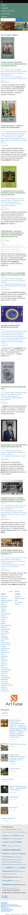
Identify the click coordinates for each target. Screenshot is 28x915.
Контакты (4, 16)
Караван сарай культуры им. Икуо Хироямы (6, 644)
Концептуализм (5, 648)
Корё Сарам (4, 907)
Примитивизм (22, 871)
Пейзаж (18, 78)
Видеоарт (3, 610)
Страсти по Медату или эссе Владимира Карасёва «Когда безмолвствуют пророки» (13, 274)
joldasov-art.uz (4, 903)
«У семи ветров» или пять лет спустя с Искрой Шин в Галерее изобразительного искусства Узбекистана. (13, 192)
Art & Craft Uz (4, 902)
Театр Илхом (4, 681)
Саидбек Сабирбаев (20, 138)
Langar (3, 829)
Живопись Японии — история (17, 744)
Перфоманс (16, 867)
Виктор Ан (10, 838)
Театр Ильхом (19, 877)
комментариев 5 (5, 459)
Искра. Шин (19, 204)
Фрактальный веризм (6, 910)
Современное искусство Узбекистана (14, 73)
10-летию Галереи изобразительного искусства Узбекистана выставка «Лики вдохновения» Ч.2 (12, 552)
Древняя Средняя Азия (8, 11)
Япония (8, 888)
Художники (5, 8)
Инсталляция (4, 631)
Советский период (5, 394)
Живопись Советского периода (8, 78)
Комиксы (19, 862)
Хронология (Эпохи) (7, 779)
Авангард (7, 505)
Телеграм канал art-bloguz (7, 909)
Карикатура (9, 862)
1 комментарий (4, 145)
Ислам (15, 71)
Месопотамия (13, 807)
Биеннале (3, 608)
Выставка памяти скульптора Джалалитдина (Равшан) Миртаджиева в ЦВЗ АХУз (14, 445)
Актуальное (11, 835)
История (4, 859)
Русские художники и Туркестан (9, 874)
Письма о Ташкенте (5, 908)
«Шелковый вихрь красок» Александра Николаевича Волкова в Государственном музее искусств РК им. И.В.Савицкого (13, 499)
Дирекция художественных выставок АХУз (11, 905)
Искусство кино (5, 633)
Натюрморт (3, 205)
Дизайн (3, 621)
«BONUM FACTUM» (10, 829)
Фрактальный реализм (16, 880)
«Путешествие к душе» (10, 136)
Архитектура (4, 606)
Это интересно (5, 691)
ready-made (4, 596)
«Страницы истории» (9, 76)
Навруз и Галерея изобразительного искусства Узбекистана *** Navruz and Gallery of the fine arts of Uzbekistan (17, 758)
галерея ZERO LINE (13, 888)
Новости (7, 240)
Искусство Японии (14, 768)
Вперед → (17, 591)
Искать (19, 19)
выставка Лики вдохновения (13, 564)
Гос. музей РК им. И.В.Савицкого (19, 512)
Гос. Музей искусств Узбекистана (13, 846)
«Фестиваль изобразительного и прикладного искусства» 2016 (10, 326)
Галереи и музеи (8, 842)
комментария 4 (4, 403)
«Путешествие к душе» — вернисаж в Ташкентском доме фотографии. (12, 126)
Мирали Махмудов (10, 138)
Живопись (3, 71)
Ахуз (16, 76)
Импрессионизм (5, 629)
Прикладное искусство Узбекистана (4, 662)
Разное (14, 334)
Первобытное (4, 656)
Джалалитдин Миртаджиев (13, 456)
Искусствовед (5, 14)
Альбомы (3, 604)
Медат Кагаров (16, 285)
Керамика (14, 862)
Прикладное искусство (6, 341)
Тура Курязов (23, 78)
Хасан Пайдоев (13, 140)
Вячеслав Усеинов (18, 838)
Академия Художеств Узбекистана (13, 69)
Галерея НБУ (7, 204)
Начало (4, 5)
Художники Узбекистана (6, 75)
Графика (25, 131)
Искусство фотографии (12, 133)
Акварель (5, 835)
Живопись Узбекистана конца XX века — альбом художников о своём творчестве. (18, 788)
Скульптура (15, 341)
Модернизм (4, 650)
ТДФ (2, 140)
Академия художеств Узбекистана (9, 904)
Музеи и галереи (5, 652)
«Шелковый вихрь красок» (10, 510)
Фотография (6, 140)
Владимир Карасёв (9, 284)
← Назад (9, 591)
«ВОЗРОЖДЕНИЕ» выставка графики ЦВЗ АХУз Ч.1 (13, 387)
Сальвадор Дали (14, 797)
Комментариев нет (5, 82)
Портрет (19, 71)
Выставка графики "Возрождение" (15, 397)
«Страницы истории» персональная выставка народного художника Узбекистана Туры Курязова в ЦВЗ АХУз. (14, 63)
